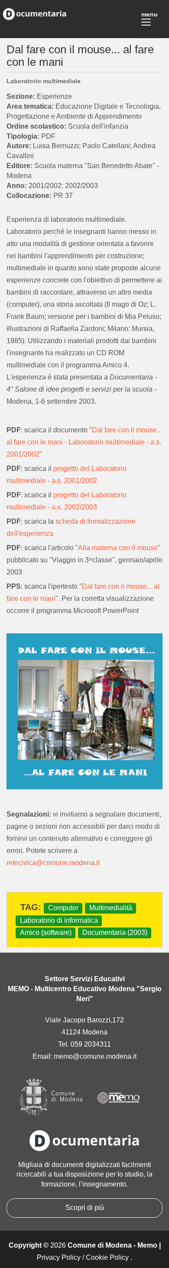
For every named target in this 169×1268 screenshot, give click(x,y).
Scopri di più (84, 1207)
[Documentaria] (34, 12)
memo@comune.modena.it (95, 1056)
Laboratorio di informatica (59, 920)
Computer (63, 907)
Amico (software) (46, 933)
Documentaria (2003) (114, 933)
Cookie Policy (107, 1257)
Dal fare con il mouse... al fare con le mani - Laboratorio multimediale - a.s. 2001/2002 (84, 442)
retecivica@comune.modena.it (53, 862)
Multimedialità (110, 907)
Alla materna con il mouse (118, 547)
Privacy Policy (59, 1257)
